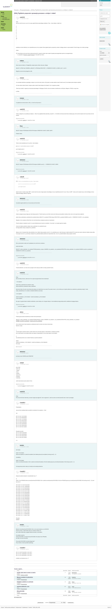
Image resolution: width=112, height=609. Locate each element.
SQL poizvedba (20, 591)
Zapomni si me (104, 18)
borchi (73, 591)
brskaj (3, 25)
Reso (21, 126)
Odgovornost (18, 607)
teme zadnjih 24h (6, 19)
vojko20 (22, 177)
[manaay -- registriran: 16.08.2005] (17, 78)
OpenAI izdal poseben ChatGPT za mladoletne (28, 0)
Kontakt (30, 607)
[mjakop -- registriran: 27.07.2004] (17, 61)
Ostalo (2, 27)
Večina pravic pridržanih (10, 607)
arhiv (3, 13)
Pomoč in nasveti (27, 54)
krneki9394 (19, 578)
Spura (73, 581)
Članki (2, 21)
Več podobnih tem (18, 597)
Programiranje (24, 579)
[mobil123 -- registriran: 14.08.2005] (17, 17)
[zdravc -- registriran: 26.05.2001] (17, 312)
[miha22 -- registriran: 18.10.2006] (17, 363)
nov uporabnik (103, 28)
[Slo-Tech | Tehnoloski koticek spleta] (8, 6)
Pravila (2, 607)
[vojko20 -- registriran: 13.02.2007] (17, 177)
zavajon (22, 445)
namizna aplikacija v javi (23, 586)
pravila (3, 29)
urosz (18, 587)
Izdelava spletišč (24, 575)
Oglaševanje (25, 607)
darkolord (22, 160)
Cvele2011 (22, 402)
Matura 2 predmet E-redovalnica (25, 577)
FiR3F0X (74, 577)
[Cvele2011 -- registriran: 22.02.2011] (17, 403)
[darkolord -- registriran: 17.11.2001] (17, 160)
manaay (22, 78)
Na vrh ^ (109, 607)
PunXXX (18, 592)
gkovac (32, 54)
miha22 (22, 363)
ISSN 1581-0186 (36, 607)
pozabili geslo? (103, 29)
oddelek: (47, 602)
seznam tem (102, 40)
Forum (2, 16)
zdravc (21, 312)
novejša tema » (71, 602)
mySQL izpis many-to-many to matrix (26, 572)
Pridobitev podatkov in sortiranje (25, 581)
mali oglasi (4, 17)
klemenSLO (74, 572)
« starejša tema (40, 602)
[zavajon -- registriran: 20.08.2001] (17, 446)
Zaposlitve (3, 24)
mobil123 (22, 17)
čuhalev (18, 573)
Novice (2, 12)
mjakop (22, 60)
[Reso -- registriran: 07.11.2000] (17, 126)
